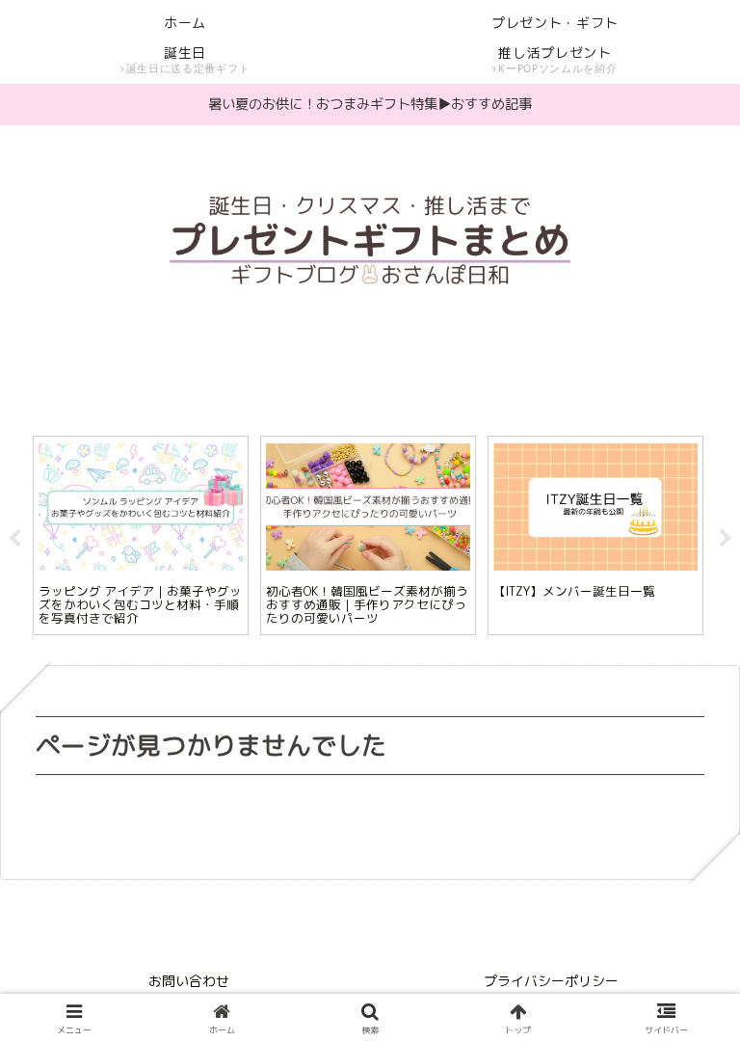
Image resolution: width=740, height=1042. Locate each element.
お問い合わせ (188, 981)
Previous (14, 538)
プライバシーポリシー (551, 981)
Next (725, 538)
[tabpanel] (141, 535)
